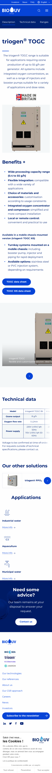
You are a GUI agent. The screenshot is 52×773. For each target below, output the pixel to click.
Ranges (44, 22)
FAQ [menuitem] (32, 2)
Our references (10, 679)
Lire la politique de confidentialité (15, 761)
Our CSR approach (12, 690)
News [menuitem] (24, 2)
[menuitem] (44, 2)
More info (7, 527)
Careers (6, 696)
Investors (7, 708)
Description (8, 22)
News (5, 702)
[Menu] (47, 10)
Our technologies (11, 673)
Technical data (27, 22)
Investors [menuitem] (15, 2)
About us (7, 685)
